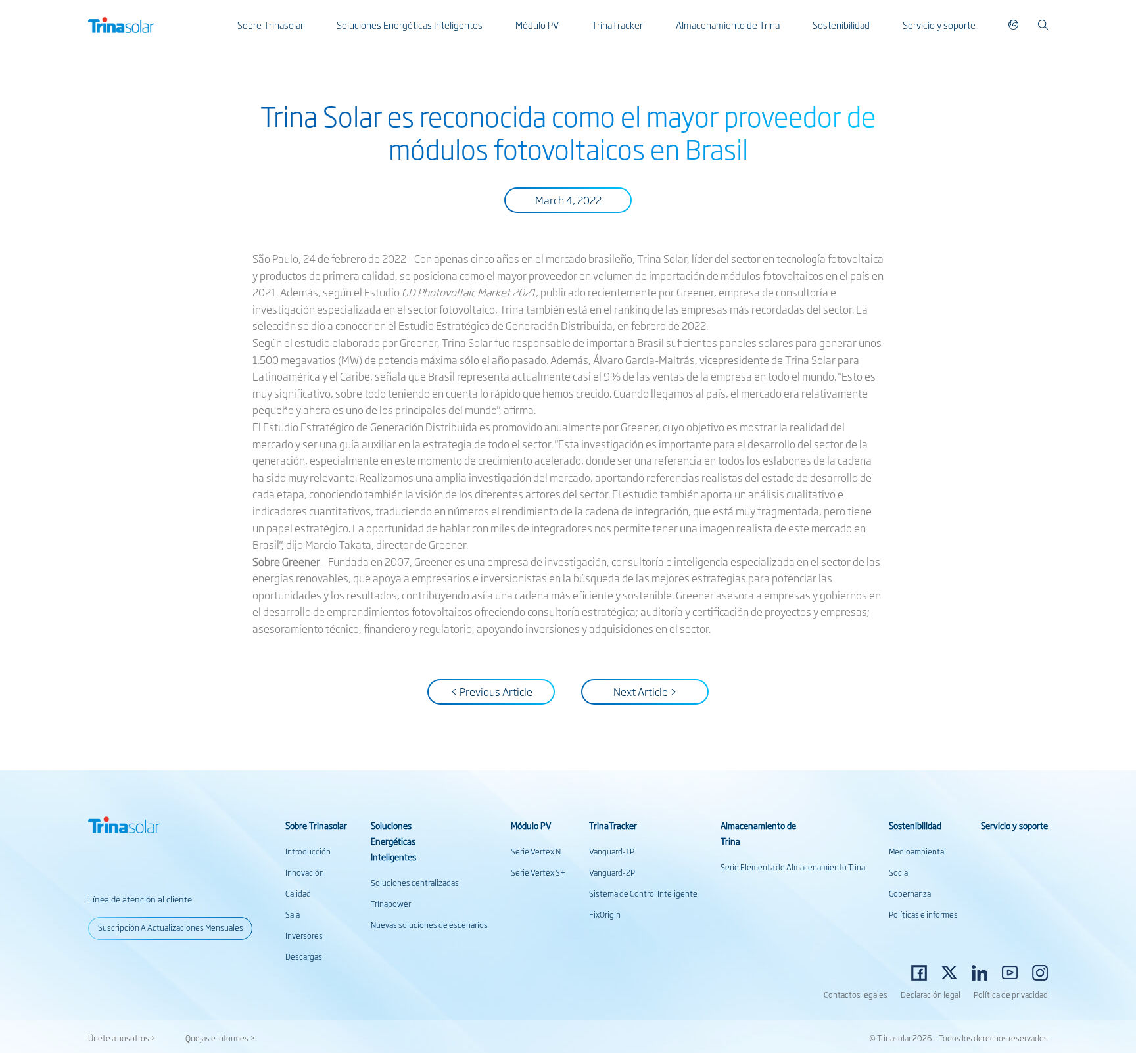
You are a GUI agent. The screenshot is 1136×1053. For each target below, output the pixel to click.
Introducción (308, 851)
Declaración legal (930, 994)
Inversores (304, 935)
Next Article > (645, 691)
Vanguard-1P (611, 851)
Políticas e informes (923, 914)
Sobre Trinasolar (270, 25)
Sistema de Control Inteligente (643, 893)
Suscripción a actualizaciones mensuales (170, 927)
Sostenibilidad (841, 25)
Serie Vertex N (536, 851)
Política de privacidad (1011, 994)
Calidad (298, 893)
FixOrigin (605, 914)
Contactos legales (856, 994)
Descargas (303, 956)
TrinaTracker (617, 25)
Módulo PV (537, 25)
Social (899, 872)
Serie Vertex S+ (538, 872)
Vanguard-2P (612, 872)
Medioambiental (917, 851)
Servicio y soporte (939, 25)
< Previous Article (491, 691)
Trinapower (391, 904)
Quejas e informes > (220, 1038)
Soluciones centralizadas (415, 883)
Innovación (304, 872)
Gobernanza (910, 893)
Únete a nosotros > (122, 1038)
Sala (292, 914)
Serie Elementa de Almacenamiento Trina (793, 867)
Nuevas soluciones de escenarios (429, 925)
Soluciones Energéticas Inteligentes (410, 25)
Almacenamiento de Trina (728, 25)
